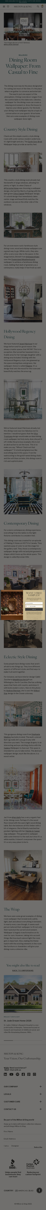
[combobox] (27, 606)
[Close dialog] (43, 591)
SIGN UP (34, 609)
